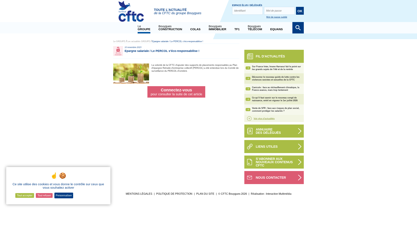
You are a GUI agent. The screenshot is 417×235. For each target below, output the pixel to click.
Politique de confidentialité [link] (88, 195)
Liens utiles (267, 146)
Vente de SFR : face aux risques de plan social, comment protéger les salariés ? (275, 109)
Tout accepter (24, 195)
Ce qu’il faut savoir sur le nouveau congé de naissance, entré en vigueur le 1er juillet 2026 (275, 99)
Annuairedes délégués (268, 131)
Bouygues (170, 28)
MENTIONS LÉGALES (139, 193)
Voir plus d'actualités (264, 118)
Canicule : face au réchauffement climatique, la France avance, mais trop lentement (275, 88)
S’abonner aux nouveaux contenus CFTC (274, 162)
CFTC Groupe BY (131, 13)
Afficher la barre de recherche (298, 27)
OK (299, 11)
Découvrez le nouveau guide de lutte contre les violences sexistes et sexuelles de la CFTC (275, 78)
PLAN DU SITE (205, 193)
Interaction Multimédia (278, 193)
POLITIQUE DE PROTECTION (174, 193)
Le (144, 28)
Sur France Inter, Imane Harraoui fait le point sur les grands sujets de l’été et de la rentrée (276, 67)
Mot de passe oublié (276, 17)
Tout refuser (44, 195)
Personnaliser (64, 195)
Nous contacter (271, 177)
